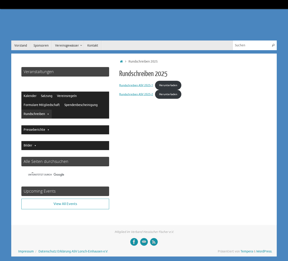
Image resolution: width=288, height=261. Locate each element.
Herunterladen (168, 85)
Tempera (247, 251)
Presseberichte (34, 130)
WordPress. (264, 251)
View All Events (65, 204)
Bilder (28, 145)
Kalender (30, 96)
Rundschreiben (34, 114)
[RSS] (154, 242)
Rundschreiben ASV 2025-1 (136, 85)
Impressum (26, 251)
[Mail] (144, 242)
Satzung (46, 96)
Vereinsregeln (67, 96)
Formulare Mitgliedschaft (42, 105)
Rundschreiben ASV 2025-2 (136, 94)
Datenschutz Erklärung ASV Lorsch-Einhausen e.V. (73, 251)
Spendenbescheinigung (81, 105)
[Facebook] (134, 242)
